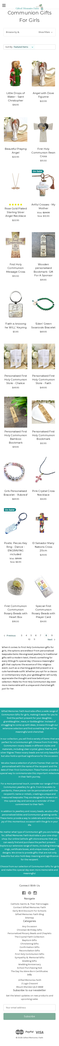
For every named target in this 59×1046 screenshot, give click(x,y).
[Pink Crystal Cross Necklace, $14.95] (43, 471)
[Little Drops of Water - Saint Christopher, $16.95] (15, 73)
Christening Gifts (29, 943)
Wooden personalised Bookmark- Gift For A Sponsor (43, 270)
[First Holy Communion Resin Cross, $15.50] (43, 129)
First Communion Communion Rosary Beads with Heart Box (15, 611)
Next (50, 639)
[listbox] (24, 47)
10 (29, 639)
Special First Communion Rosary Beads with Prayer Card (43, 611)
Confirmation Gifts (29, 947)
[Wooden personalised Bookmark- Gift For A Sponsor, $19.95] (43, 244)
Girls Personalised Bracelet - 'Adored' (16, 492)
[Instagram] (35, 893)
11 (34, 639)
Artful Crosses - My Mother (43, 206)
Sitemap (29, 917)
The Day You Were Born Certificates (29, 971)
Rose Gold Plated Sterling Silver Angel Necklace (16, 212)
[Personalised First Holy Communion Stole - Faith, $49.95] (43, 356)
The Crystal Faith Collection (29, 936)
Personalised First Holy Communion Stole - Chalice (15, 379)
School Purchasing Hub (29, 967)
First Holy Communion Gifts (29, 954)
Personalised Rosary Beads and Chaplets (29, 933)
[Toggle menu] (4, 5)
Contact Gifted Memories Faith (29, 907)
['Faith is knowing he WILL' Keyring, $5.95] (15, 304)
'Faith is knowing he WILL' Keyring (16, 325)
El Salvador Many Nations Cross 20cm (43, 546)
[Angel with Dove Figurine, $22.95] (43, 73)
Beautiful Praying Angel (16, 150)
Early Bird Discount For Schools (29, 910)
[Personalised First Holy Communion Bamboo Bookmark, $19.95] (15, 412)
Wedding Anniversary (29, 964)
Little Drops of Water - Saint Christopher (15, 97)
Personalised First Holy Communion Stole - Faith (43, 379)
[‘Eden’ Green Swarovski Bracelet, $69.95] (43, 304)
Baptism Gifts (29, 940)
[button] (29, 32)
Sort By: (9, 47)
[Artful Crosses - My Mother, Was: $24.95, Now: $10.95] (43, 185)
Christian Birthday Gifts (29, 929)
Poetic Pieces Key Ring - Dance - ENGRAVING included (15, 548)
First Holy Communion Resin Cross (43, 152)
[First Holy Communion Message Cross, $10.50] (15, 244)
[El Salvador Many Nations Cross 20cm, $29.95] (43, 523)
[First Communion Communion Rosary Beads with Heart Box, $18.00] (15, 586)
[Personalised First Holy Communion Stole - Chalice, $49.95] (15, 356)
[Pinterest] (29, 893)
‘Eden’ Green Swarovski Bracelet (43, 325)
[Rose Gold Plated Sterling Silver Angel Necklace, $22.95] (15, 185)
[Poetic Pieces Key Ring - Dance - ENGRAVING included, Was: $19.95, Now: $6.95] (15, 523)
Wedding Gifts (29, 961)
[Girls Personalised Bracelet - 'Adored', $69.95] (15, 471)
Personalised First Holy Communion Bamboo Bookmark (15, 437)
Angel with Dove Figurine (43, 95)
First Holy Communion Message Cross (15, 268)
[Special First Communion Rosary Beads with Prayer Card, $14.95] (43, 586)
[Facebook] (24, 893)
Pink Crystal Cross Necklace (43, 492)
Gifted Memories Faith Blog (29, 914)
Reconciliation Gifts (29, 950)
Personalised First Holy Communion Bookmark (43, 435)
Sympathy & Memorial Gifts (29, 957)
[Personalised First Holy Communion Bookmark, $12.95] (43, 412)
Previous (11, 635)
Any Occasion (29, 926)
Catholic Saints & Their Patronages (30, 904)
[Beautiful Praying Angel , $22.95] (15, 129)
